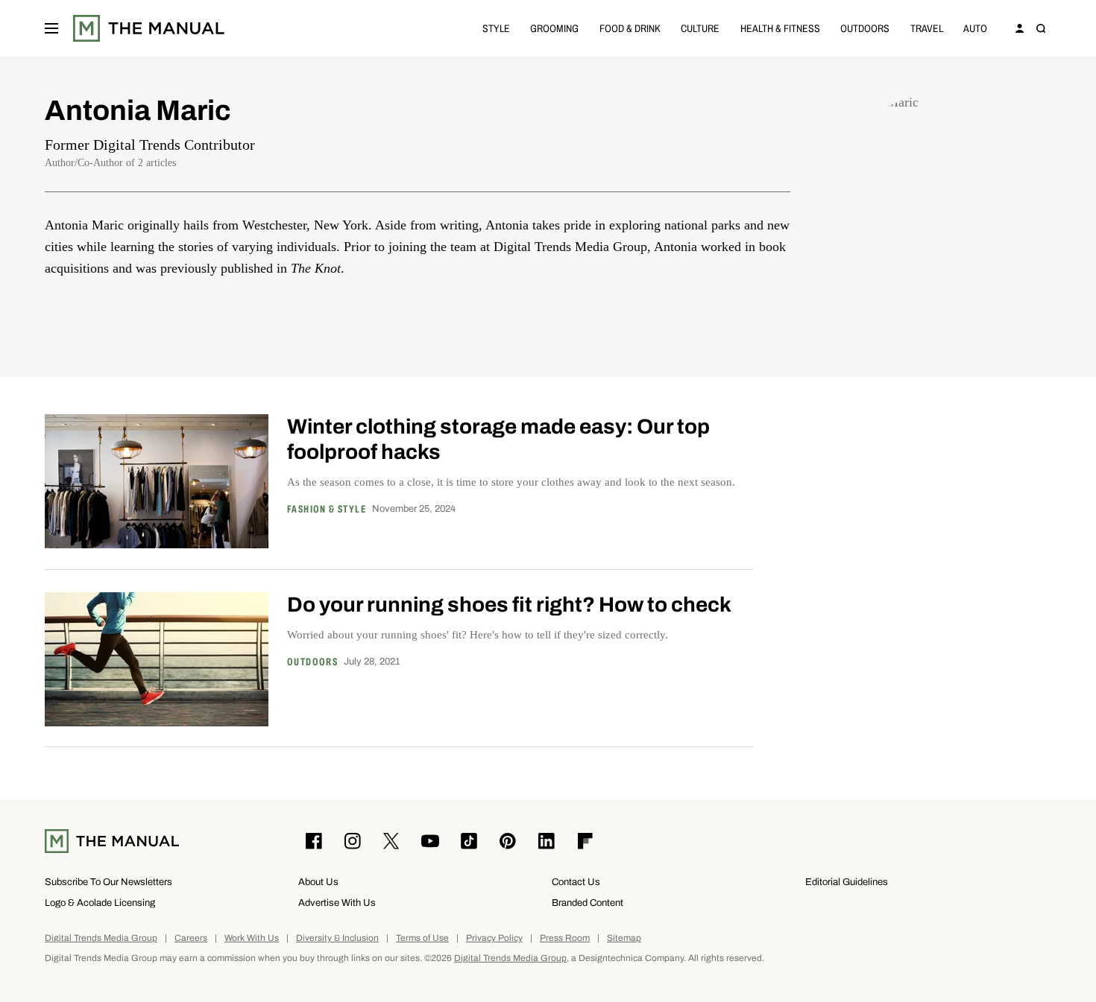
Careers (190, 938)
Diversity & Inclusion (337, 938)
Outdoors (864, 28)
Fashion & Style (326, 509)
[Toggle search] (1040, 28)
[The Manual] (148, 28)
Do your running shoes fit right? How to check (509, 604)
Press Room (565, 938)
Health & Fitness (780, 28)
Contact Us (576, 882)
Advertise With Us (337, 902)
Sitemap (624, 938)
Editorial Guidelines (846, 882)
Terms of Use (422, 938)
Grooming (554, 28)
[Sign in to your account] (1020, 28)
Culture (700, 28)
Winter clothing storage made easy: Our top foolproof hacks (498, 439)
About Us (318, 882)
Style (496, 28)
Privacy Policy (494, 938)
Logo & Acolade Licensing (100, 902)
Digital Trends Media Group (101, 938)
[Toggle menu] (51, 28)
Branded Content (587, 902)
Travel (926, 28)
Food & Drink (630, 28)
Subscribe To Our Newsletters (108, 882)
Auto (975, 28)
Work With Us (251, 938)
